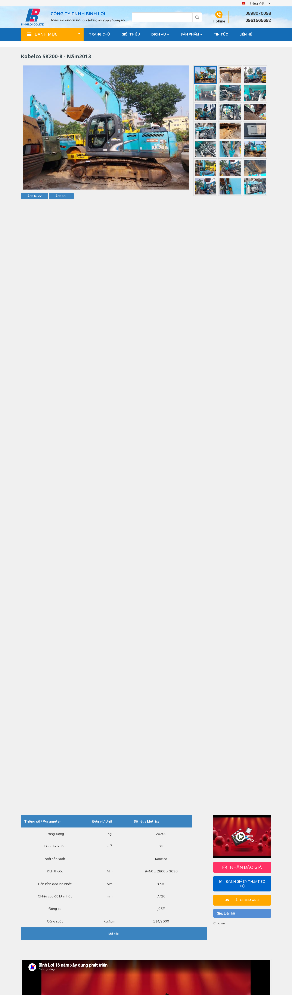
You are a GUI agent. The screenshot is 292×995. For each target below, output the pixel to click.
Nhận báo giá (246, 867)
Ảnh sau (61, 196)
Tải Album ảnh (245, 900)
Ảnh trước (34, 196)
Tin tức (221, 34)
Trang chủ (99, 34)
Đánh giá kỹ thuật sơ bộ (245, 883)
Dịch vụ (159, 34)
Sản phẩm (190, 34)
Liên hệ (245, 34)
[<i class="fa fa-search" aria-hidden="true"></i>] (197, 17)
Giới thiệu (130, 34)
